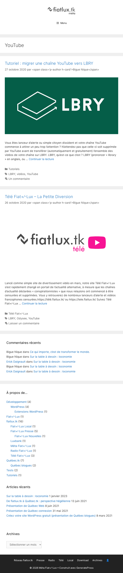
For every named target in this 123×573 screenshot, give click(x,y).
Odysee (22, 318)
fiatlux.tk (11, 421)
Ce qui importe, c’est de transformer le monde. (60, 351)
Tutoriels (14, 169)
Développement (16, 401)
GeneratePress (85, 567)
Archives (97, 560)
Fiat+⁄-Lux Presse (22, 431)
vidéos (21, 174)
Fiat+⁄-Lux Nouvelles (28, 436)
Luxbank (16, 441)
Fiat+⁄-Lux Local (21, 426)
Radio (51, 560)
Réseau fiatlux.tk (23, 560)
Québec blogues (21, 465)
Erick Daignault (15, 361)
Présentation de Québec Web (25, 505)
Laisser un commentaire (23, 323)
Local (70, 560)
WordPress (18, 406)
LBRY (11, 174)
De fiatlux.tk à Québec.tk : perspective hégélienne (38, 501)
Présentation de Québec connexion (29, 510)
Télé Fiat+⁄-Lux (18, 313)
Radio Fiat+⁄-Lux (21, 450)
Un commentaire (19, 178)
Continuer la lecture (41, 159)
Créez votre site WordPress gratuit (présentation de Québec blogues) (51, 515)
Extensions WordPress (29, 411)
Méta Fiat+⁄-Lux (21, 446)
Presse (41, 560)
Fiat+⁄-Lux (13, 416)
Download (83, 560)
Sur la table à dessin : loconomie (51, 356)
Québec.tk (13, 460)
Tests (9, 470)
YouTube (32, 174)
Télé (61, 560)
